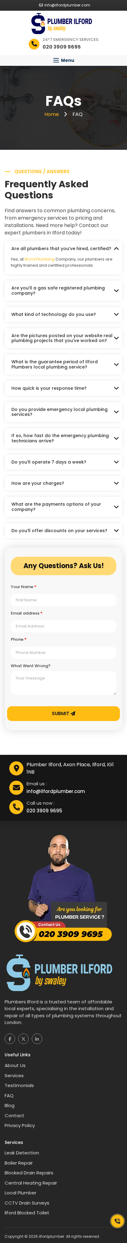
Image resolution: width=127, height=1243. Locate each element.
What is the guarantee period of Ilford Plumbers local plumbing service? (54, 364)
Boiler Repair (19, 1163)
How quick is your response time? (49, 388)
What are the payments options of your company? (56, 506)
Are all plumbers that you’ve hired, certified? (61, 248)
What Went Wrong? (31, 665)
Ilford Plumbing (40, 259)
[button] (63, 60)
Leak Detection (22, 1152)
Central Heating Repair (31, 1183)
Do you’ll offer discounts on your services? (59, 531)
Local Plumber (20, 1192)
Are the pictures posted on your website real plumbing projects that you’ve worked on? (62, 338)
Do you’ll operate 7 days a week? (48, 462)
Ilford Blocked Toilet (27, 1212)
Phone (19, 639)
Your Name (23, 586)
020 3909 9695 (44, 810)
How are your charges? (37, 483)
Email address (27, 613)
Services (14, 1075)
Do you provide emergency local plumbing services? (59, 412)
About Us (15, 1065)
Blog (9, 1105)
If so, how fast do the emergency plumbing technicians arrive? (60, 438)
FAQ (9, 1095)
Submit (61, 713)
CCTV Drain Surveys (27, 1203)
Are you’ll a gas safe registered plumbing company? (58, 290)
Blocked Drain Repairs (29, 1172)
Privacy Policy (20, 1125)
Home (52, 114)
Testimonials (19, 1085)
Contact (14, 1115)
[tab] (63, 248)
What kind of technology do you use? (53, 314)
